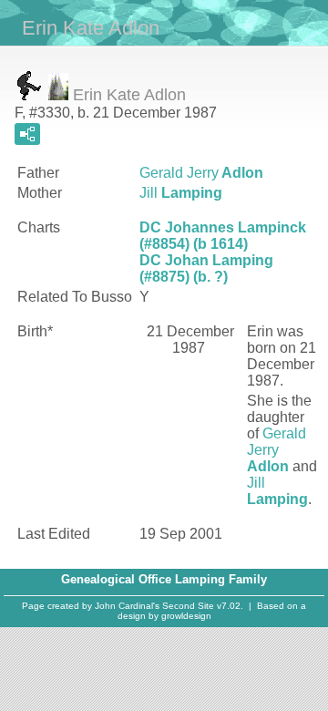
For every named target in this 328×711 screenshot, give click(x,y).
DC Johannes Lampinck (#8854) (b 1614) (222, 236)
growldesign (186, 616)
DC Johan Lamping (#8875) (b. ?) (206, 268)
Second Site (188, 606)
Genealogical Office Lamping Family (164, 579)
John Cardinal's (127, 606)
